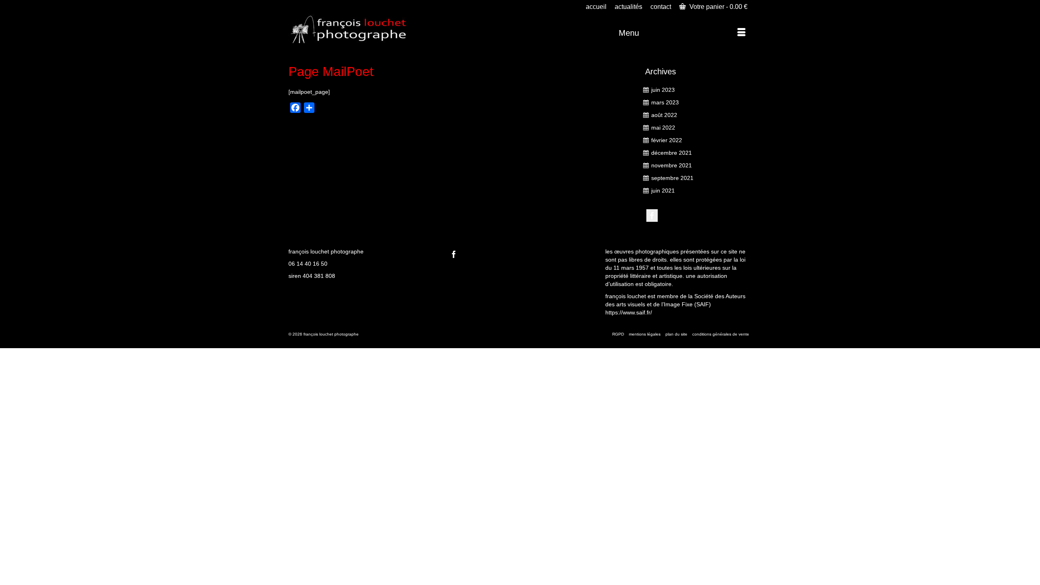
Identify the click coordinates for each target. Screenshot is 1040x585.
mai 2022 (663, 127)
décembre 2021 (671, 153)
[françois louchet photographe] (361, 28)
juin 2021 (663, 190)
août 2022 (664, 115)
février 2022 (666, 140)
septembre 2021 (672, 178)
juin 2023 (663, 90)
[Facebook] (652, 215)
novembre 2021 (671, 165)
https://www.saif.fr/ (628, 312)
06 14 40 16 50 (307, 263)
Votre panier (718, 6)
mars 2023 (665, 102)
